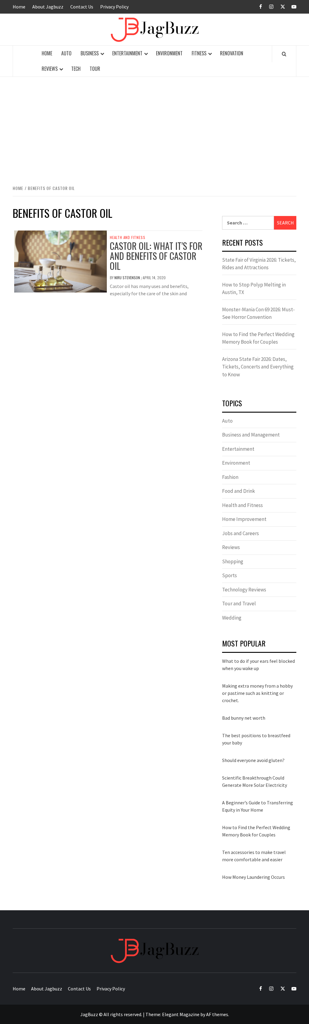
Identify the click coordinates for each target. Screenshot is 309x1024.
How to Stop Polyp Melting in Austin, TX (254, 288)
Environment (169, 53)
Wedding (231, 617)
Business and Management (251, 434)
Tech (76, 68)
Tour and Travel (239, 603)
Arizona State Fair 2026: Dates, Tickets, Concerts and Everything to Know (258, 367)
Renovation (231, 53)
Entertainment (127, 53)
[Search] (284, 53)
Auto (66, 53)
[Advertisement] (154, 129)
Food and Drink (238, 491)
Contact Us (81, 7)
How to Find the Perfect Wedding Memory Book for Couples (258, 338)
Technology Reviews (244, 589)
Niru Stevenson (127, 277)
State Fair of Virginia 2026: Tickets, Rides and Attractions (259, 264)
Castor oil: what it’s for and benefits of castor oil (156, 256)
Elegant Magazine (180, 1014)
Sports (229, 575)
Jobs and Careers (240, 533)
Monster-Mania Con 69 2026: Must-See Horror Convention (258, 313)
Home (19, 7)
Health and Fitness (127, 237)
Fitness (199, 53)
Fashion (230, 477)
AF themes (217, 1014)
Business (90, 53)
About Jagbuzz (47, 7)
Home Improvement (244, 519)
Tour (95, 68)
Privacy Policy (114, 7)
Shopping (232, 561)
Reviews (50, 68)
